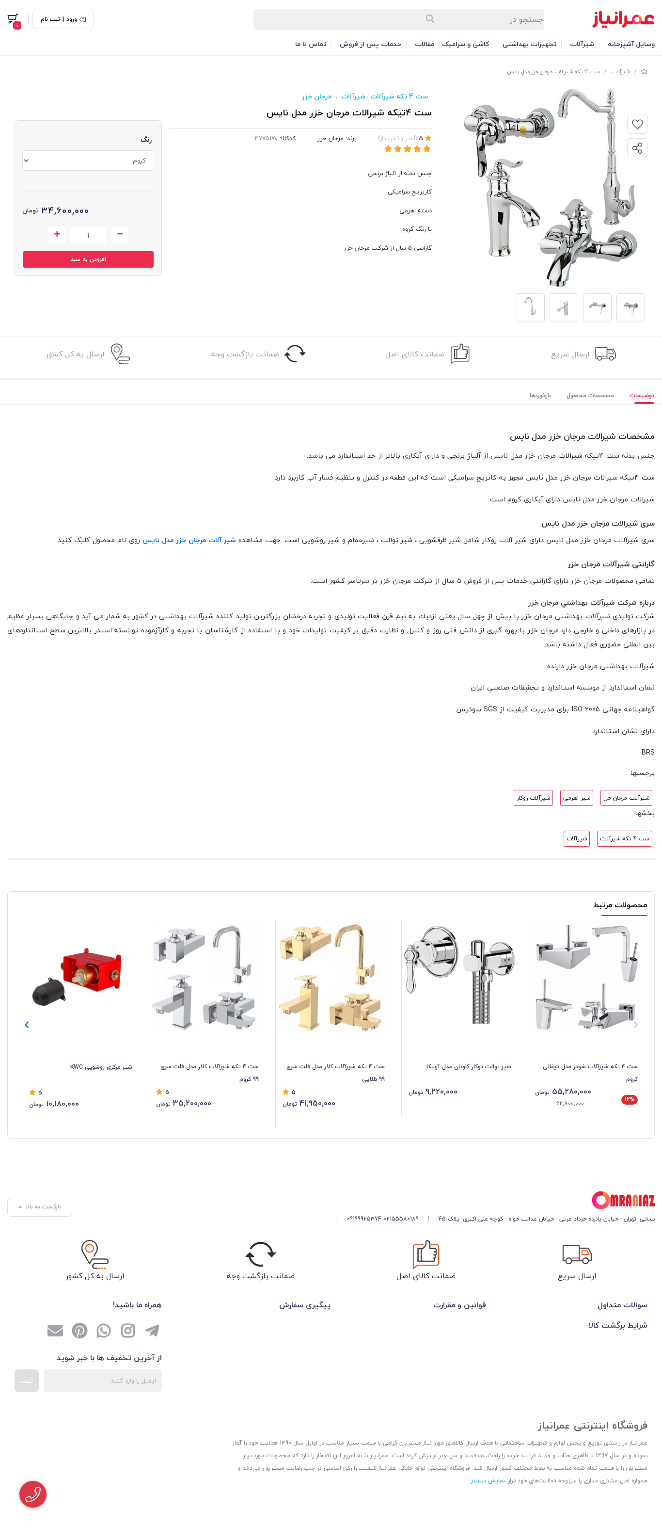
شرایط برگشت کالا (618, 1325)
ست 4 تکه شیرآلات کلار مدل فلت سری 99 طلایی (335, 1072)
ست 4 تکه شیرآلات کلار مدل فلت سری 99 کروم (209, 1072)
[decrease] (119, 234)
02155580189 (401, 1219)
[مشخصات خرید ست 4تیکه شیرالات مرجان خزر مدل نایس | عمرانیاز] (492, 1200)
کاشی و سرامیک (465, 44)
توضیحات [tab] (642, 395)
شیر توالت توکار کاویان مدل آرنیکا (468, 1066)
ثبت (26, 1381)
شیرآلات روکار (533, 798)
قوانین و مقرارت (459, 1305)
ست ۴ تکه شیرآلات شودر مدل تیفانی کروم (590, 1072)
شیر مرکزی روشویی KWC (101, 1067)
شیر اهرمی (576, 798)
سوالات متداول (622, 1305)
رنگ (146, 139)
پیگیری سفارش (305, 1305)
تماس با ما (310, 44)
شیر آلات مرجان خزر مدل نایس (189, 540)
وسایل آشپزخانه (631, 44)
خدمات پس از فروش (370, 44)
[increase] (56, 234)
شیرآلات (582, 44)
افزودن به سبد (88, 259)
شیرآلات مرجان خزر (626, 798)
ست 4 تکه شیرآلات (399, 96)
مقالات (424, 44)
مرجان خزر (316, 96)
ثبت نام (50, 19)
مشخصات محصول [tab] (590, 395)
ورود (71, 19)
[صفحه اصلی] (644, 71)
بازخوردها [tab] (540, 395)
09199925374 (364, 1219)
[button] (26, 1024)
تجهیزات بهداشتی (529, 44)
